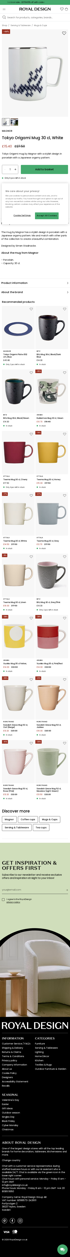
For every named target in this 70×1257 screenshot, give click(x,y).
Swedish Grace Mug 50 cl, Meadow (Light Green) (49, 790)
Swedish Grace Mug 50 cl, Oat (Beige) (15, 726)
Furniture (40, 1044)
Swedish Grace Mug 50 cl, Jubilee (49, 726)
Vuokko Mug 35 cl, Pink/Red (50, 663)
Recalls (6, 1086)
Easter (5, 1104)
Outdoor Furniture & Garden (50, 1069)
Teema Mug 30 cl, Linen (14, 602)
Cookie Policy (9, 1073)
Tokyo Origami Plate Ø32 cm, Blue (15, 355)
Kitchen (39, 1060)
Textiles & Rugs (43, 1065)
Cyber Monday (10, 1125)
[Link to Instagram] (20, 1220)
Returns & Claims (11, 1052)
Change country (11, 1160)
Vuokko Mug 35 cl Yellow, (15, 663)
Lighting (39, 1052)
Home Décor (42, 1056)
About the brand (12, 292)
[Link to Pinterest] (4, 1220)
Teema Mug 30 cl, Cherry (15, 479)
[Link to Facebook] (12, 1220)
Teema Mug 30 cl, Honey (48, 479)
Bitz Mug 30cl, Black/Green (16, 418)
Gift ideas (7, 1108)
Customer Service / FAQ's (16, 1044)
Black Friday (8, 1121)
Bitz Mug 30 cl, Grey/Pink (48, 602)
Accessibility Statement (15, 1081)
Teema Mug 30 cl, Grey (48, 541)
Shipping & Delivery (12, 1048)
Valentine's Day (10, 1100)
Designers (7, 1077)
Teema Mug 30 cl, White (15, 541)
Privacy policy (9, 1060)
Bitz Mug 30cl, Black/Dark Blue (49, 355)
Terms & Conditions (13, 1056)
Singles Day (8, 1117)
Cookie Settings (22, 215)
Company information (14, 1065)
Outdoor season (11, 1113)
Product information (14, 283)
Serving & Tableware (46, 1048)
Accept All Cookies (47, 215)
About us (7, 1069)
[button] (61, 9)
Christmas (8, 1129)
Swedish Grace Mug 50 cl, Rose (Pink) (15, 790)
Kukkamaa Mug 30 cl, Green (50, 418)
